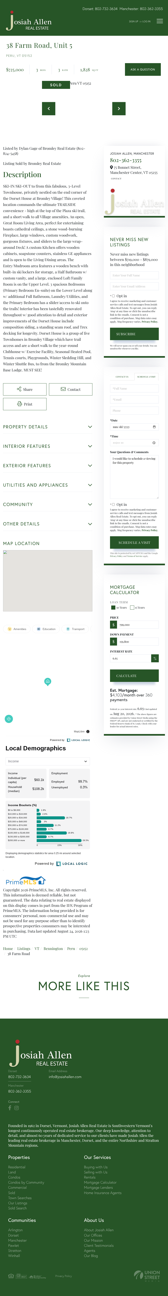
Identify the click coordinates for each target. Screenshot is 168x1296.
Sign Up (133, 21)
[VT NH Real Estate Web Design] (147, 1276)
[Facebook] (9, 1108)
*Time (114, 436)
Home (8, 948)
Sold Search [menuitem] (17, 1208)
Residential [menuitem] (16, 1167)
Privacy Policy (150, 321)
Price (114, 617)
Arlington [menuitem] (15, 1230)
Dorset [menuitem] (13, 1235)
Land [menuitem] (12, 1172)
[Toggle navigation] (160, 21)
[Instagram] (16, 1108)
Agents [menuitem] (89, 1250)
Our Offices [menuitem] (93, 1235)
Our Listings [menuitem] (17, 1203)
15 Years (140, 607)
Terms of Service (134, 556)
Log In (146, 21)
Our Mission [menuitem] (93, 1240)
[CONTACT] (143, 69)
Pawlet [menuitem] (13, 1245)
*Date (114, 420)
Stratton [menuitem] (14, 1250)
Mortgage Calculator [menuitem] (100, 1182)
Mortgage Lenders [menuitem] (98, 1187)
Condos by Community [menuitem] (26, 1182)
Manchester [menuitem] (17, 1240)
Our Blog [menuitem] (91, 1255)
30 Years (121, 607)
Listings (23, 948)
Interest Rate (121, 651)
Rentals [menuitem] (89, 1177)
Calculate (126, 676)
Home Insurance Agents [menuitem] (102, 1192)
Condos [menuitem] (14, 1177)
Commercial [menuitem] (17, 1187)
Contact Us (115, 178)
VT (37, 948)
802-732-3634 (106, 8)
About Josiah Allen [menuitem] (99, 1230)
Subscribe (126, 334)
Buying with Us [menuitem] (96, 1167)
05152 (83, 948)
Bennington (53, 948)
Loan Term (119, 602)
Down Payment (122, 634)
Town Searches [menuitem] (20, 1197)
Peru (71, 948)
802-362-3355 (151, 8)
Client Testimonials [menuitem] (99, 1245)
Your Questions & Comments (129, 452)
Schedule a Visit (146, 376)
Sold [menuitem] (11, 1192)
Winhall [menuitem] (14, 1255)
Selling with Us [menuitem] (95, 1172)
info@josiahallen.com (65, 1076)
